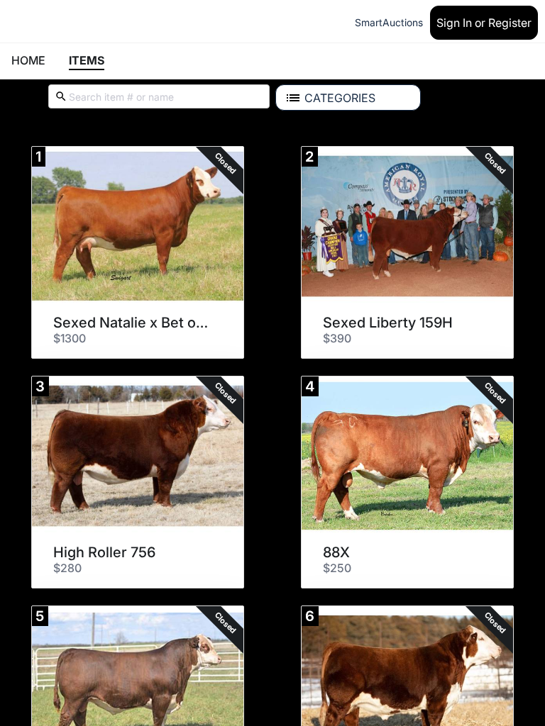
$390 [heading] (337, 338)
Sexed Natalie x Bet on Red (132, 322)
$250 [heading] (337, 568)
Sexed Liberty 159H (388, 322)
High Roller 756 (104, 552)
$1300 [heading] (69, 338)
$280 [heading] (67, 568)
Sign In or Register (484, 23)
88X (336, 552)
